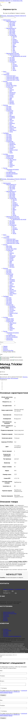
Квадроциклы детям (8, 612)
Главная (5, 346)
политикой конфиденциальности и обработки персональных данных (13, 691)
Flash (10, 119)
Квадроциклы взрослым (9, 613)
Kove (10, 88)
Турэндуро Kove (10, 75)
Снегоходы (9, 175)
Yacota (14, 52)
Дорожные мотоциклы (12, 169)
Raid (10, 124)
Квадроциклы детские (12, 53)
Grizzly (14, 43)
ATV (13, 38)
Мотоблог (6, 633)
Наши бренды (7, 630)
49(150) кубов (10, 157)
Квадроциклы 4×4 (11, 21)
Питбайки (6, 133)
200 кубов (12, 31)
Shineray (11, 102)
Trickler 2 (11, 129)
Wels (13, 50)
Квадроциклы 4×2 (11, 28)
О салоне (5, 629)
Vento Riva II (12, 130)
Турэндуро (6, 74)
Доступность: (3, 377)
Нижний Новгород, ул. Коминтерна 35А (14, 589)
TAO (13, 49)
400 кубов (12, 22)
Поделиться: (3, 379)
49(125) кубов (10, 155)
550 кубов (12, 24)
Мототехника (14, 378)
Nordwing (12, 123)
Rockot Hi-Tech (13, 150)
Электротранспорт (14, 54)
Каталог (5, 347)
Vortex (11, 131)
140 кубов (9, 138)
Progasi (11, 96)
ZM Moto (11, 103)
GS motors (12, 147)
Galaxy (11, 164)
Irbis (13, 45)
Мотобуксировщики (12, 173)
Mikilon (14, 46)
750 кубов (12, 25)
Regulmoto (15, 42)
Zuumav (11, 89)
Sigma (11, 113)
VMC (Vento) (12, 159)
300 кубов (12, 33)
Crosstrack (12, 117)
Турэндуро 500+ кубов (12, 80)
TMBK (11, 161)
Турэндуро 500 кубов (12, 78)
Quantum (12, 165)
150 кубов (12, 29)
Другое (5, 168)
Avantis (14, 39)
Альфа (11, 112)
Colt (10, 115)
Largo (11, 122)
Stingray (11, 126)
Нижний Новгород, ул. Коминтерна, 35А (11, 0)
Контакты (5, 634)
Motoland (15, 40)
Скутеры (5, 154)
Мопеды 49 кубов (8, 350)
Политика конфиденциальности (12, 636)
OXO (10, 91)
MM (13, 47)
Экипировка (9, 176)
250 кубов (12, 32)
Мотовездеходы (10, 172)
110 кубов (12, 59)
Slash (10, 162)
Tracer (11, 166)
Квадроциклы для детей (19, 56)
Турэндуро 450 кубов (12, 77)
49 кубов (11, 57)
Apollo (11, 152)
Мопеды (5, 105)
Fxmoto (14, 64)
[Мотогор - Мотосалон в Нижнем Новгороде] (13, 15)
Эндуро (5, 81)
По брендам (12, 35)
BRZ (10, 99)
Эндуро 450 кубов (11, 85)
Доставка (5, 632)
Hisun (10, 27)
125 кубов (12, 60)
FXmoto (14, 36)
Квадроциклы (7, 20)
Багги (4, 71)
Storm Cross (12, 127)
